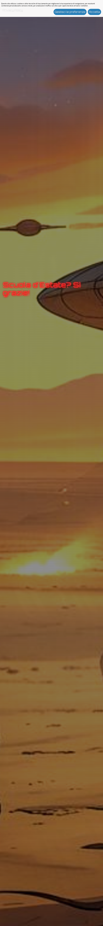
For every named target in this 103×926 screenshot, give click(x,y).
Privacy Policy (13, 10)
